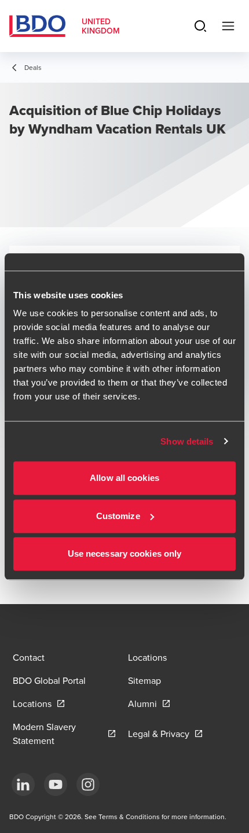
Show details (186, 441)
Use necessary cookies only (125, 553)
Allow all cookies (124, 478)
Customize (118, 516)
